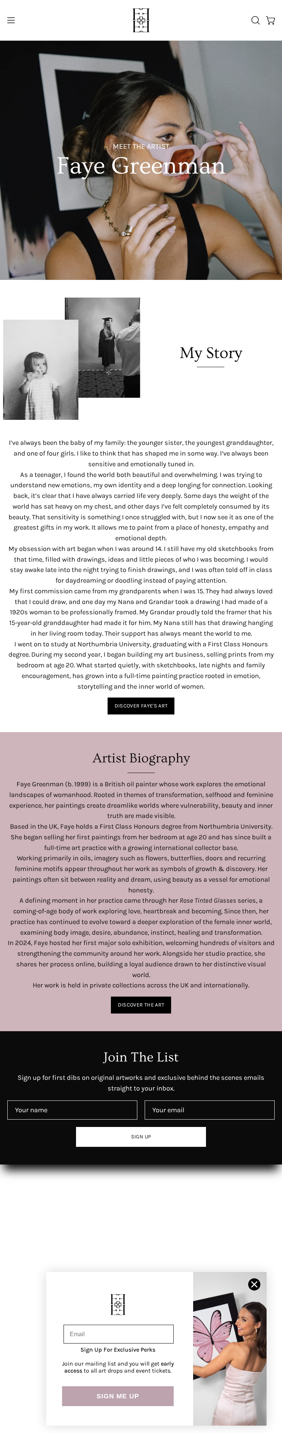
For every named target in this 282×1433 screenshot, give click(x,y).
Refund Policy (27, 1334)
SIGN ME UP (118, 1396)
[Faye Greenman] (141, 20)
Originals (162, 1206)
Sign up (141, 1137)
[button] (255, 20)
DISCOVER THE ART (141, 1005)
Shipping (21, 1320)
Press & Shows (171, 1220)
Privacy (18, 1348)
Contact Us (24, 1292)
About (157, 1192)
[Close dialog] (254, 1284)
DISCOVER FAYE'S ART (141, 706)
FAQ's (15, 1306)
